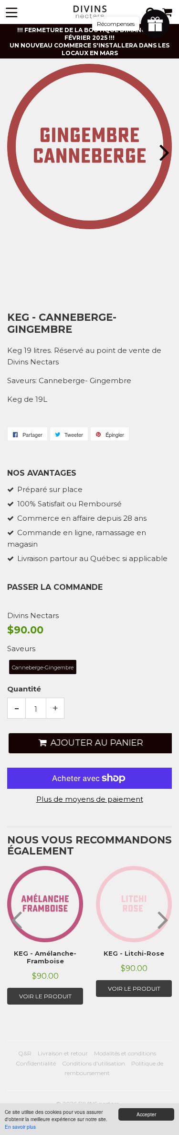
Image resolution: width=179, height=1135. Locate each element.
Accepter (146, 1114)
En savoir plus (20, 1126)
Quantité (24, 688)
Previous (15, 152)
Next (163, 152)
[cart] (168, 12)
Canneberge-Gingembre (43, 667)
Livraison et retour (63, 1053)
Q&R (25, 1053)
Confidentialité (36, 1063)
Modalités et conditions (125, 1053)
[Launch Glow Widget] (155, 24)
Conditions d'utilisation (93, 1063)
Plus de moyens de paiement (89, 799)
